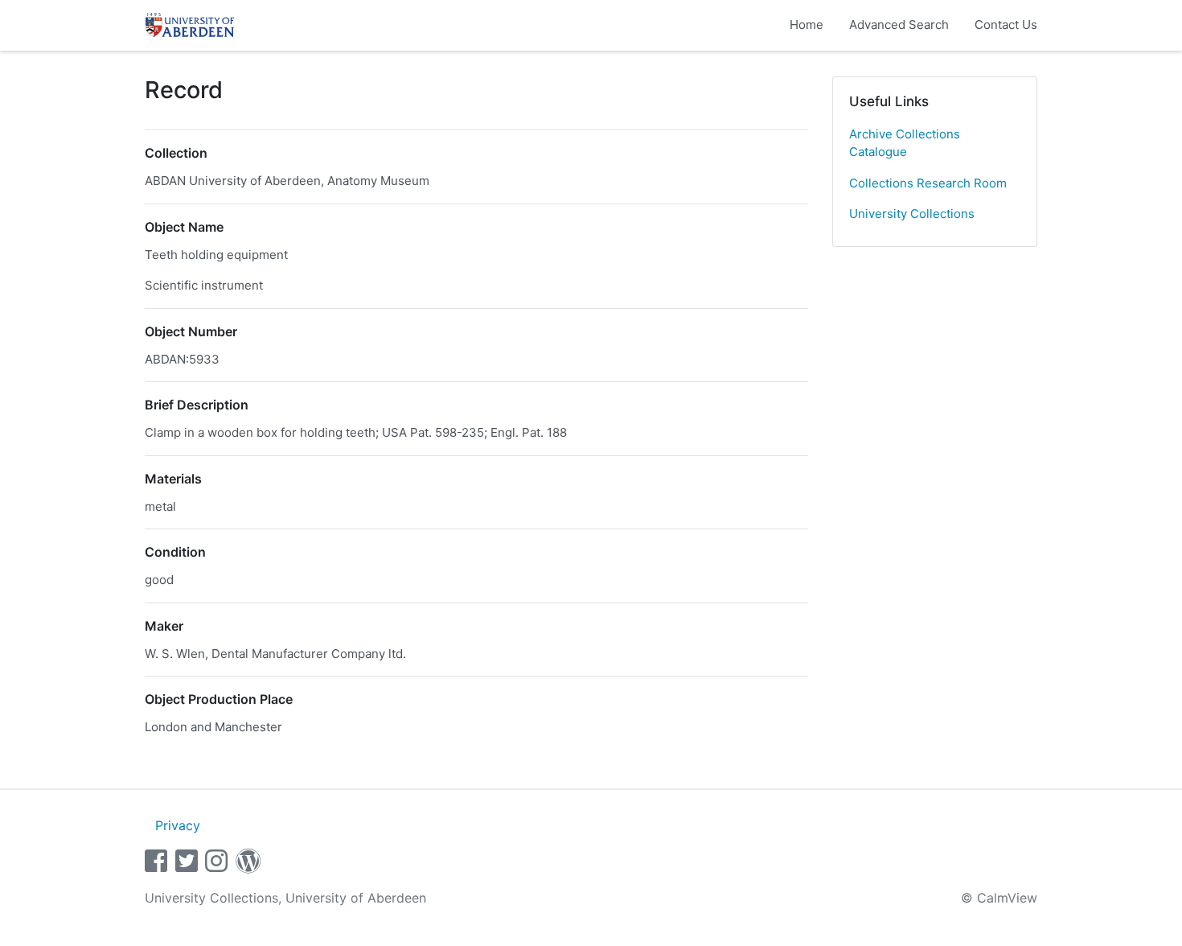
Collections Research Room (928, 183)
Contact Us (1006, 24)
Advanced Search (899, 24)
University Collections (912, 213)
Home (806, 24)
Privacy (177, 825)
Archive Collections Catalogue (904, 143)
